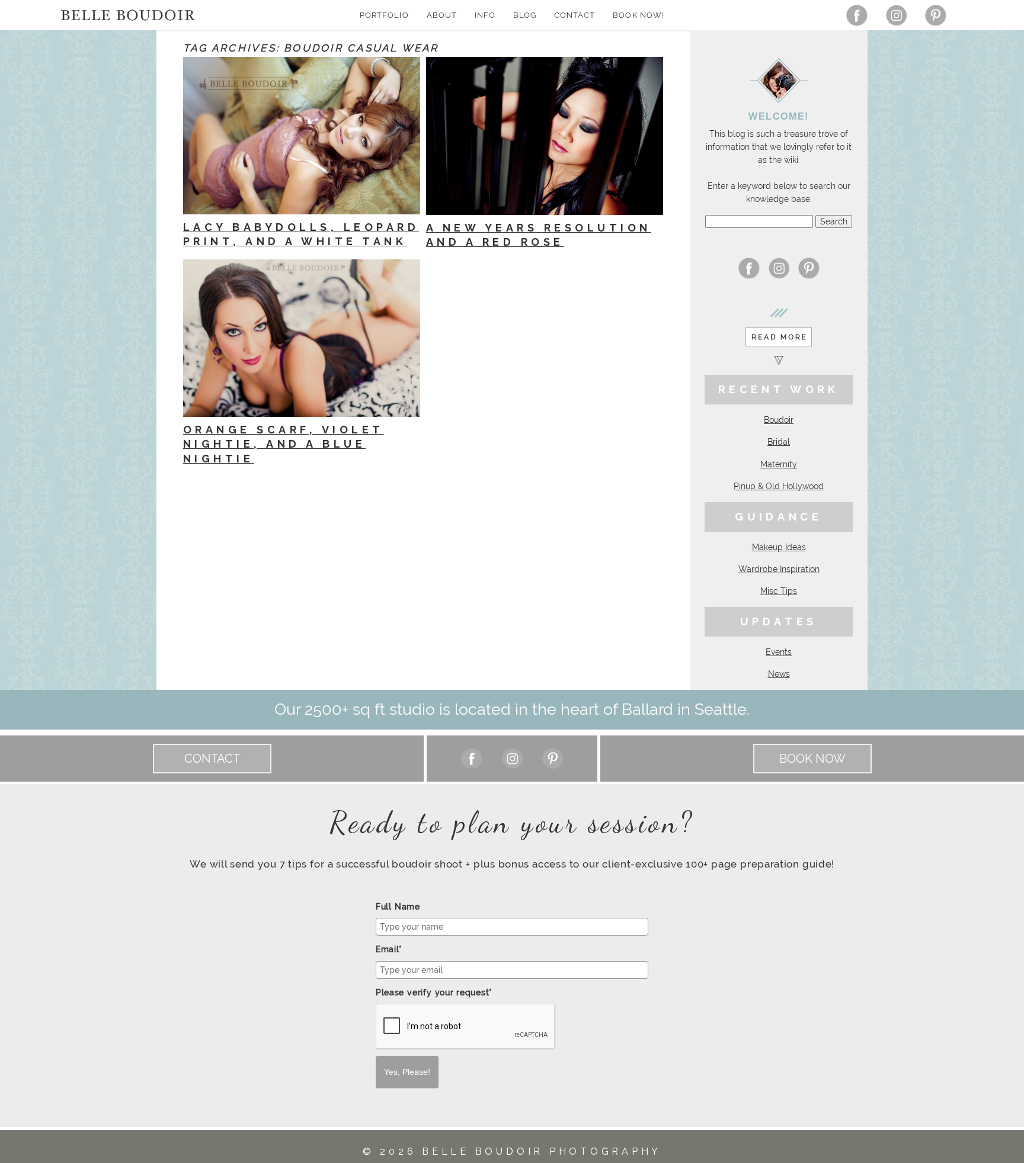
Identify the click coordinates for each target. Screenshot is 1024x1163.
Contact (574, 15)
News (779, 674)
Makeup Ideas (779, 547)
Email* (389, 949)
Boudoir (778, 420)
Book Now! (638, 15)
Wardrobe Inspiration (779, 569)
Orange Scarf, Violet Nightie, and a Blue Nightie (283, 444)
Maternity (778, 464)
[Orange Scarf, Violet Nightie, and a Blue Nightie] (301, 338)
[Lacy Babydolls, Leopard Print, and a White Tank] (301, 135)
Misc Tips (778, 591)
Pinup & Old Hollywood (779, 486)
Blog (524, 15)
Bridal (778, 441)
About (442, 15)
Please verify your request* (434, 992)
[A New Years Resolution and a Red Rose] (544, 136)
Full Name (398, 906)
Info (485, 15)
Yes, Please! (407, 1072)
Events (779, 652)
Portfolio (384, 15)
